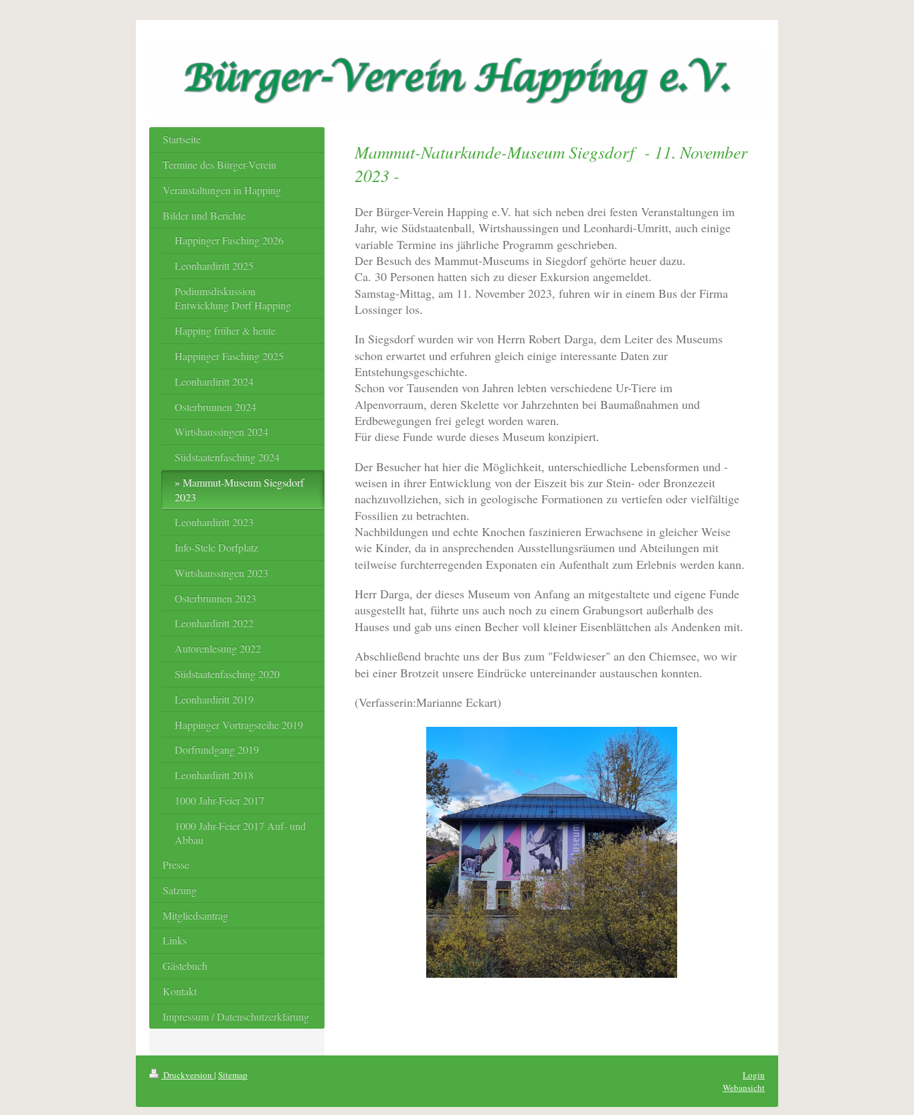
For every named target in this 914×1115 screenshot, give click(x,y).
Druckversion (187, 1075)
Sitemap (233, 1075)
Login (754, 1075)
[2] (551, 852)
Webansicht (744, 1088)
